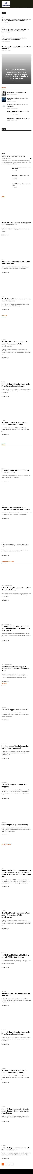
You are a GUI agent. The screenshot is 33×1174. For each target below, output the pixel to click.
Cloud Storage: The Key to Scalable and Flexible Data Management (16, 47)
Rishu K (13, 80)
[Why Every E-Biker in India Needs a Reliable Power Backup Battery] (16, 409)
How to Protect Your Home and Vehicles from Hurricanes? (16, 300)
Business (4, 339)
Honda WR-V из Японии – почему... (17, 92)
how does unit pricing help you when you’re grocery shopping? (15, 747)
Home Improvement (7, 585)
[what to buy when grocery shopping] (16, 811)
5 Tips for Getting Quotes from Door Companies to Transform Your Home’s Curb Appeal (16, 628)
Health (3, 468)
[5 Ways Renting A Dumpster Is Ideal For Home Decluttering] (16, 574)
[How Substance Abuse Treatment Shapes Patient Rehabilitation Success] (16, 494)
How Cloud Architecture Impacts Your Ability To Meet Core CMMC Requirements (16, 344)
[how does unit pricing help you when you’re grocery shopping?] (16, 733)
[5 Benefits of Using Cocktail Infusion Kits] (16, 531)
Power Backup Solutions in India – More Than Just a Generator (16, 1149)
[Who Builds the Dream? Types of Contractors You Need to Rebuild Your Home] (16, 653)
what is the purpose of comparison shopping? (14, 785)
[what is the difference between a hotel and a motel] (6, 169)
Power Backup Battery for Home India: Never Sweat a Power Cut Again (16, 385)
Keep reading (5, 235)
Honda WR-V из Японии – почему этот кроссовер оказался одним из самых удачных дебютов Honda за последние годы (16, 74)
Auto (16, 67)
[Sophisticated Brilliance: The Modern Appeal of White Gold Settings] (4, 106)
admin (3, 24)
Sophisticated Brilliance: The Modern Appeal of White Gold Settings (15, 956)
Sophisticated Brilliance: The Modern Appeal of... (17, 105)
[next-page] (12, 1164)
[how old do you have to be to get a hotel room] (6, 186)
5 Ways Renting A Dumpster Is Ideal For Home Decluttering (16, 589)
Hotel (3, 153)
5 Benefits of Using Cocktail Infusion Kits (15, 546)
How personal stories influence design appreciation (18, 111)
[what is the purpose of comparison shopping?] (16, 771)
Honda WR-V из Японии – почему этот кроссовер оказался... (16, 224)
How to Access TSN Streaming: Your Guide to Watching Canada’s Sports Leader (14, 38)
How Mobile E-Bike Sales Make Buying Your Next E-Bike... (16, 262)
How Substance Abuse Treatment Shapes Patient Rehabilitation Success (16, 508)
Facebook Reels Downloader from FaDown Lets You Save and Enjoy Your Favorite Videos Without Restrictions (16, 20)
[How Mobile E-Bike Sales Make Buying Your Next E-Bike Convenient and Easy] (16, 248)
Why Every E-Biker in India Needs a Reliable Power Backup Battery (14, 423)
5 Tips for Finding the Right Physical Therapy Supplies (15, 471)
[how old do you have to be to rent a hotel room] (6, 178)
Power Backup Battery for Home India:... (18, 118)
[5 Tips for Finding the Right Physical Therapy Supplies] (16, 457)
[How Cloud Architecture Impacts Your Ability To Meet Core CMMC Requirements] (4, 99)
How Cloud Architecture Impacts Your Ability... (17, 98)
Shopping (4, 707)
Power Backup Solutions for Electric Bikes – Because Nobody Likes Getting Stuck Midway (16, 1111)
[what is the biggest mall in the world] (16, 696)
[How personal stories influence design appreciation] (4, 113)
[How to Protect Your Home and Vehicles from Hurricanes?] (16, 285)
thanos (3, 158)
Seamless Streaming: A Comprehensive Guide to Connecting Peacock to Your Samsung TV (15, 30)
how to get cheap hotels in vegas (13, 156)
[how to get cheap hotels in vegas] (16, 143)
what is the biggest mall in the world (15, 710)
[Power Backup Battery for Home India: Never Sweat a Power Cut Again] (4, 119)
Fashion (4, 952)
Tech (3, 17)
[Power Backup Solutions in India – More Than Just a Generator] (16, 1134)
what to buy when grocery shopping (15, 825)
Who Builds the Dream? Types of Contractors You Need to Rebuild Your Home (16, 669)
